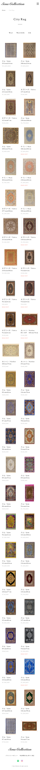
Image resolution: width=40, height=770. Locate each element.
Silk (29, 33)
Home (4, 10)
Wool (11, 33)
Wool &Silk (20, 33)
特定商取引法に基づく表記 (27, 755)
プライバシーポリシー (12, 755)
